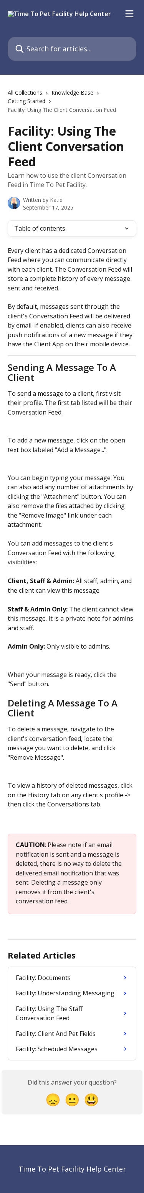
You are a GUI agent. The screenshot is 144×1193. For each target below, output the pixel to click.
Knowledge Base (72, 92)
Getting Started (26, 101)
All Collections (25, 92)
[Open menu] (129, 13)
